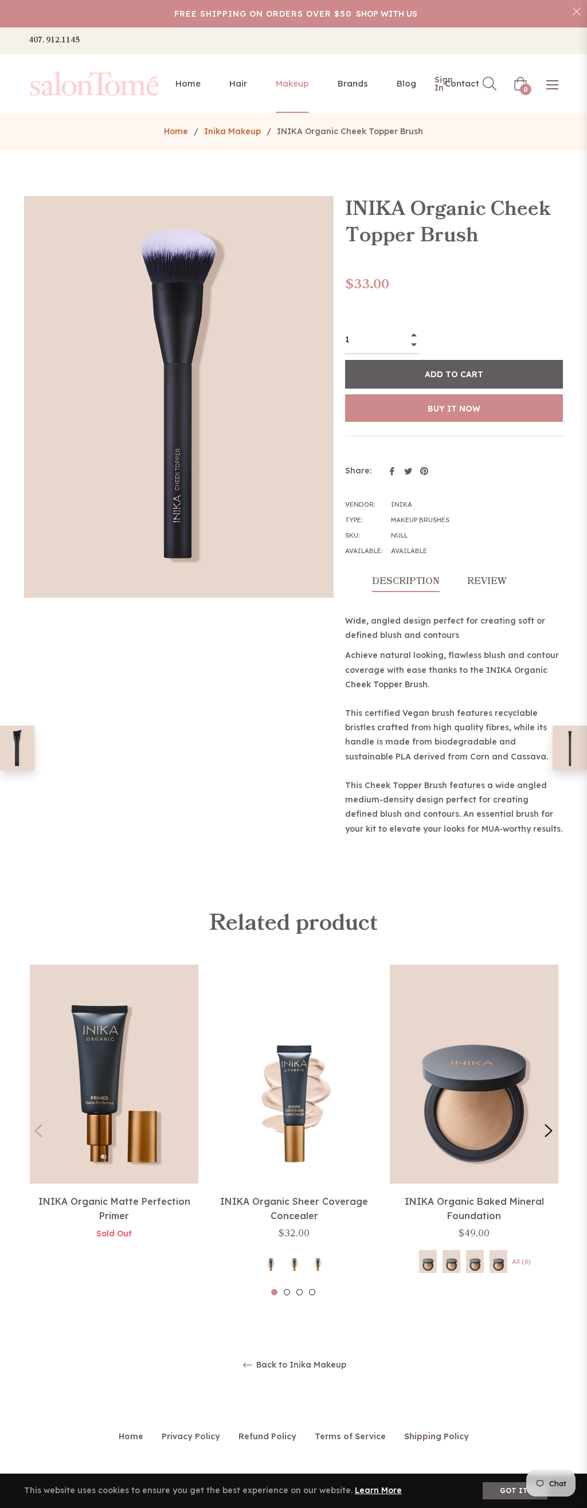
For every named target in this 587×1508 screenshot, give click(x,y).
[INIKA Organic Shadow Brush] (570, 748)
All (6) (521, 1262)
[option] (114, 1114)
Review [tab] (488, 581)
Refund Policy (267, 1436)
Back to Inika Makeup (300, 1365)
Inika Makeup (232, 131)
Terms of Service (350, 1436)
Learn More (378, 1490)
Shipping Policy (436, 1436)
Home (176, 131)
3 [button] (299, 1292)
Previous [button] (38, 1130)
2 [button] (287, 1292)
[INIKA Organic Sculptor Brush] (17, 748)
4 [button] (312, 1292)
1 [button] (274, 1292)
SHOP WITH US (386, 14)
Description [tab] (406, 581)
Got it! (515, 1490)
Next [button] (548, 1130)
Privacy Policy (191, 1436)
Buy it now (454, 409)
